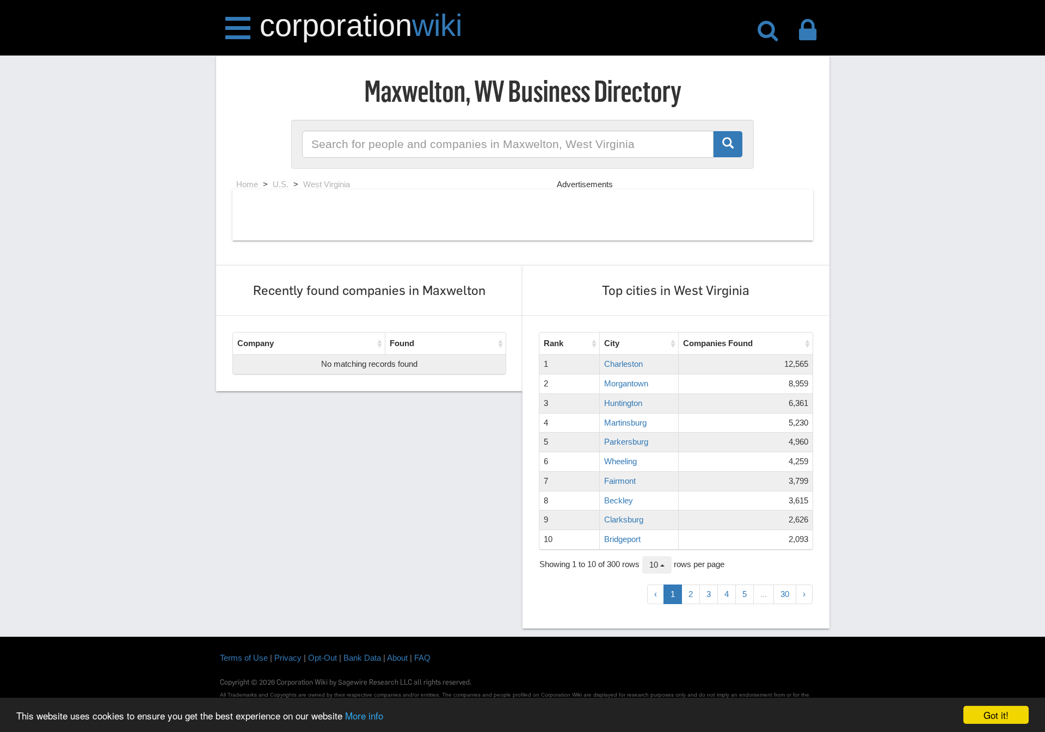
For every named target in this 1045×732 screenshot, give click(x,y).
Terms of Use (244, 657)
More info (364, 715)
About (397, 657)
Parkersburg (626, 441)
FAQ (422, 657)
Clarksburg (623, 519)
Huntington (623, 403)
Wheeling (620, 461)
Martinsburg (625, 422)
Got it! (996, 715)
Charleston (623, 363)
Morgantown (626, 383)
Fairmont (620, 480)
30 (784, 594)
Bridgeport (622, 539)
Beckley (618, 500)
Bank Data (362, 657)
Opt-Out (322, 657)
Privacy (288, 657)
